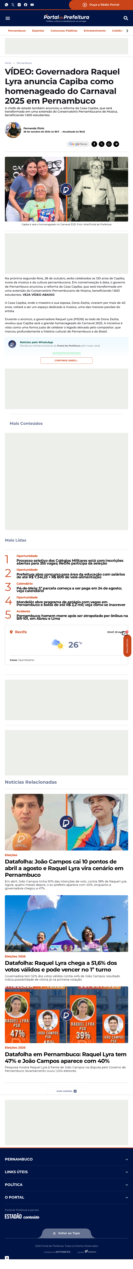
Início (8, 63)
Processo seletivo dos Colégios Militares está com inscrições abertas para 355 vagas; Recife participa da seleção (70, 562)
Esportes (38, 30)
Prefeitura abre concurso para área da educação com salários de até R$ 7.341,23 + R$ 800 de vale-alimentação (71, 576)
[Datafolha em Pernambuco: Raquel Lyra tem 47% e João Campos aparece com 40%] (66, 1014)
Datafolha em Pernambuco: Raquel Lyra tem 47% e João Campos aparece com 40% (66, 1057)
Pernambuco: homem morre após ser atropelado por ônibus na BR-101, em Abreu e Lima (72, 617)
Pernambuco (17, 30)
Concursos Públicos (64, 30)
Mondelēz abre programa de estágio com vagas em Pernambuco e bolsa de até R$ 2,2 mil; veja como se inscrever (71, 603)
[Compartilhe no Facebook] (94, 144)
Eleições (11, 855)
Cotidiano (118, 30)
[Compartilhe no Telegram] (116, 144)
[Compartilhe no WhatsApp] (109, 144)
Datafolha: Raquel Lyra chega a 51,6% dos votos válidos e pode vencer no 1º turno (61, 966)
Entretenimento (95, 30)
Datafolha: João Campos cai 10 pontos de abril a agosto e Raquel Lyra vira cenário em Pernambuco (64, 868)
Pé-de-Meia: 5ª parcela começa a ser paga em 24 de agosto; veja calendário (69, 590)
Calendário (25, 583)
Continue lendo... (66, 360)
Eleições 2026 (15, 956)
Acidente (23, 611)
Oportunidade (27, 556)
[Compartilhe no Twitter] (101, 144)
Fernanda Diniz (34, 128)
